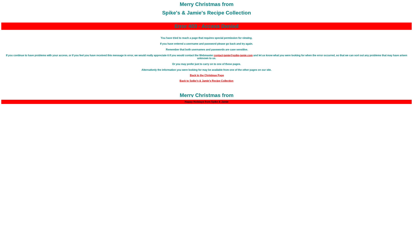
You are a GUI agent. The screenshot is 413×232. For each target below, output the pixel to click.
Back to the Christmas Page (207, 75)
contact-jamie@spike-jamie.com (233, 55)
